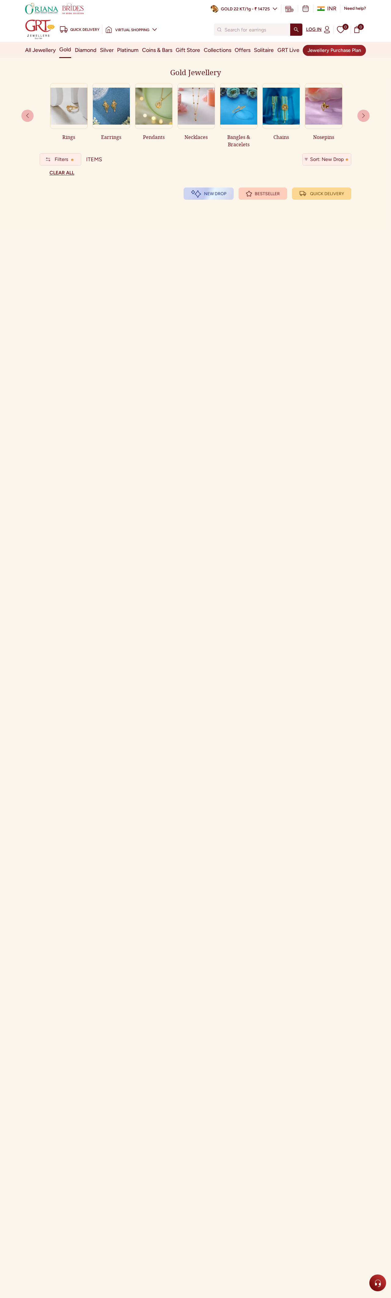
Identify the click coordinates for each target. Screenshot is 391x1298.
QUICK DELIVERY (327, 193)
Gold (65, 49)
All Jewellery (40, 50)
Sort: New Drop (327, 159)
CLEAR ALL (61, 173)
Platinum (127, 50)
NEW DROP (215, 193)
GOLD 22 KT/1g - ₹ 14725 (245, 9)
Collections (217, 50)
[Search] (296, 30)
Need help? (355, 8)
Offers (242, 50)
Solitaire (264, 50)
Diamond (86, 50)
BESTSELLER (267, 193)
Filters (61, 159)
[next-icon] (27, 116)
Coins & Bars (157, 50)
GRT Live (288, 50)
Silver (107, 50)
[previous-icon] (363, 116)
